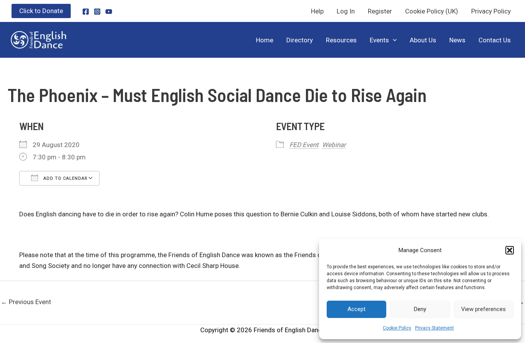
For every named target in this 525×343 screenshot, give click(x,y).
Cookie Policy (397, 328)
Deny (420, 309)
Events (379, 40)
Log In (346, 11)
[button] (509, 250)
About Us (423, 40)
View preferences (483, 309)
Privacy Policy (491, 11)
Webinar (334, 145)
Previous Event (26, 302)
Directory (299, 40)
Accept (356, 309)
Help (317, 11)
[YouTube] (108, 11)
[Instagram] (97, 11)
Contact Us (494, 40)
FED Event (304, 145)
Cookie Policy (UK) (431, 11)
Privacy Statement (434, 328)
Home (264, 40)
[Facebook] (85, 11)
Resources (341, 40)
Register (380, 11)
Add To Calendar (65, 178)
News (457, 40)
